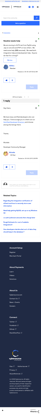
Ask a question (20, 23)
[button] (7, 80)
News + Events (15, 302)
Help (30, 7)
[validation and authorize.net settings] (25, 97)
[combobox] (20, 18)
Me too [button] (9, 60)
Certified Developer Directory (14, 122)
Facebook (13, 325)
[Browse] (36, 7)
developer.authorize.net (12, 1)
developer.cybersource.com (30, 1)
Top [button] (2, 410)
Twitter (12, 322)
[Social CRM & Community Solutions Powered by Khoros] (35, 411)
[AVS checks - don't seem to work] (28, 97)
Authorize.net (22, 366)
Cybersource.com (16, 295)
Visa (11, 366)
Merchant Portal (15, 256)
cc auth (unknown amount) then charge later (19, 217)
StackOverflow (15, 333)
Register (13, 252)
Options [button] (38, 33)
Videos (12, 275)
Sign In (33, 7)
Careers (12, 306)
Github (12, 329)
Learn (12, 271)
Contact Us (14, 298)
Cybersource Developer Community (6, 7)
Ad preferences (15, 374)
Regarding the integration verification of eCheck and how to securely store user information (17, 203)
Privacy (12, 370)
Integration (6, 33)
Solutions (13, 279)
